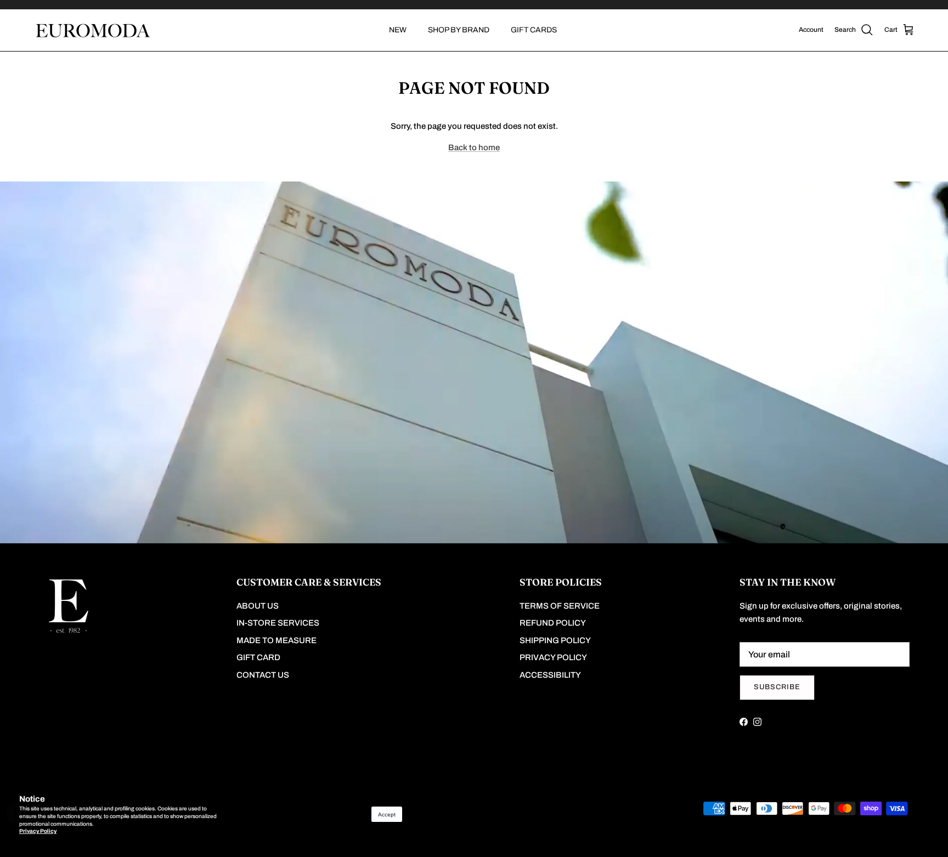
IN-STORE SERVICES (277, 622)
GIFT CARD (258, 657)
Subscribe (777, 687)
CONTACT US (262, 675)
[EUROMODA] (92, 30)
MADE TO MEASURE (276, 640)
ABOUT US (257, 605)
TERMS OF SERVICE (560, 605)
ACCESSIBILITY (550, 675)
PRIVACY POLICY (553, 657)
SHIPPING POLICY (555, 640)
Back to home (474, 147)
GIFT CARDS (534, 30)
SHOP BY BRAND (458, 30)
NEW (398, 30)
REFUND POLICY (553, 622)
